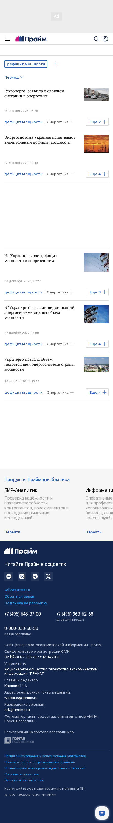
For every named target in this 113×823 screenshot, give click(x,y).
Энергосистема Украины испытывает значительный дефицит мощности (39, 140)
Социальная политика (21, 774)
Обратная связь (19, 596)
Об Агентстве (17, 589)
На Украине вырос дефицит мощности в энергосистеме (30, 258)
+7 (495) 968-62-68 (74, 617)
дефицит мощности (26, 64)
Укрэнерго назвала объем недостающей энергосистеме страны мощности (39, 364)
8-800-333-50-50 (21, 631)
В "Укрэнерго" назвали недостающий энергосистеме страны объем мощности (39, 312)
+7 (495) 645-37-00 (22, 614)
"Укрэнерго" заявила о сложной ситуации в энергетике (34, 93)
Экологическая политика (23, 780)
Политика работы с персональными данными (39, 762)
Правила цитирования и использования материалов (45, 756)
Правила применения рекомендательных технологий (44, 768)
